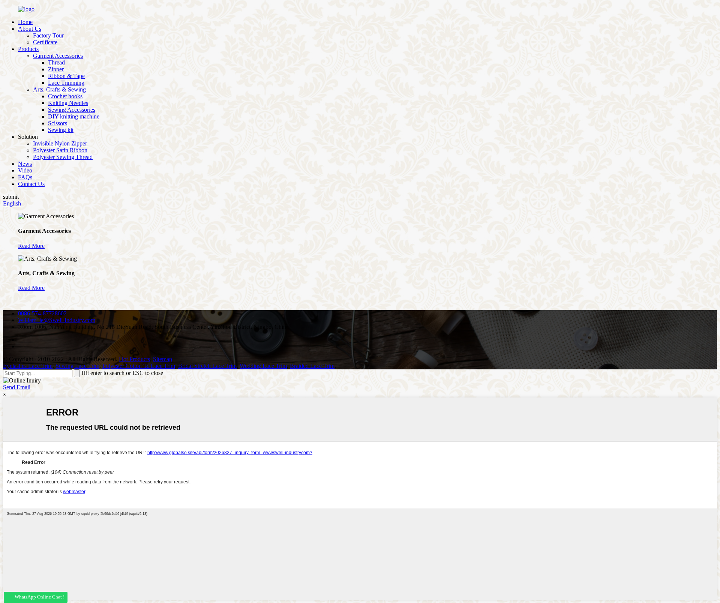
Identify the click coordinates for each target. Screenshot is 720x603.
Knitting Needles (68, 103)
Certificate (45, 42)
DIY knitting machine (73, 116)
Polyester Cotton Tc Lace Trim (138, 366)
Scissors (57, 123)
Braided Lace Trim (312, 366)
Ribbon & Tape (66, 76)
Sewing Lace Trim (77, 366)
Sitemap (162, 359)
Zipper (56, 69)
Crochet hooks (65, 96)
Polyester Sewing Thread (63, 157)
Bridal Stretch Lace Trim (207, 366)
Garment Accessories (58, 55)
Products (28, 49)
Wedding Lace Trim (263, 366)
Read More (31, 246)
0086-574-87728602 (42, 313)
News (25, 163)
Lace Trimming (66, 83)
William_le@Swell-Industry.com (56, 320)
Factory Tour (48, 35)
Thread (56, 62)
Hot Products (134, 359)
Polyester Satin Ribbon (60, 150)
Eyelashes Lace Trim (27, 366)
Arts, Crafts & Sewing (59, 89)
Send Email (16, 387)
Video (25, 170)
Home (25, 22)
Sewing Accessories (71, 109)
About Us (29, 29)
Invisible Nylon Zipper (60, 143)
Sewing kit (61, 130)
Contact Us (31, 184)
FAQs (25, 177)
